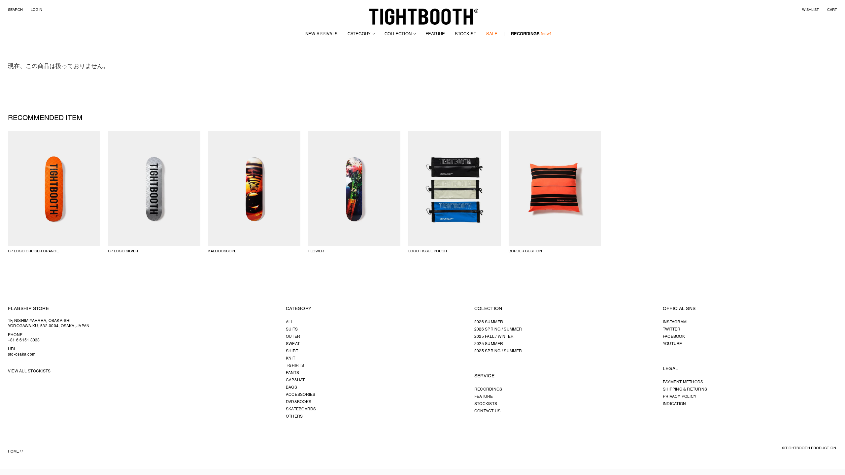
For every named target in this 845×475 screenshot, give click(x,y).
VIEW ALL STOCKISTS (29, 371)
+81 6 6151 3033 (24, 340)
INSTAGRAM (675, 322)
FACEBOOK (674, 336)
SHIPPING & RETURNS (685, 389)
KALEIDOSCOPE (222, 251)
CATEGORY (359, 34)
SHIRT (292, 351)
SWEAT (293, 344)
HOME (13, 451)
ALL (289, 322)
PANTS (292, 373)
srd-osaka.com (21, 354)
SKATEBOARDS (301, 409)
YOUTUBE (672, 344)
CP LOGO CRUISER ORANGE (33, 251)
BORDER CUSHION (525, 251)
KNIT (290, 358)
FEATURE (435, 34)
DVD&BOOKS (298, 402)
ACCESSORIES (301, 394)
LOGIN (36, 10)
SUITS (292, 329)
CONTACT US (487, 411)
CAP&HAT (295, 380)
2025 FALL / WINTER (494, 336)
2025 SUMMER (488, 344)
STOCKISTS (485, 404)
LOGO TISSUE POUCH (427, 251)
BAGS (291, 387)
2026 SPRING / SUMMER (498, 329)
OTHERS (294, 416)
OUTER (293, 336)
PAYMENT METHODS (683, 382)
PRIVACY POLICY (679, 396)
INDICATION (674, 404)
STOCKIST (465, 34)
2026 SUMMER (488, 322)
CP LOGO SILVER (123, 251)
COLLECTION (398, 34)
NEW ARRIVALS (321, 34)
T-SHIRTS (295, 365)
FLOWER (316, 251)
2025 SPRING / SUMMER (498, 351)
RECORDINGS (525, 34)
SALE (491, 34)
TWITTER (672, 329)
